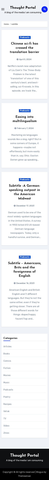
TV (4, 418)
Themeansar (24, 476)
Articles (7, 346)
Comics (7, 361)
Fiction (7, 368)
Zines (6, 433)
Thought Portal (23, 8)
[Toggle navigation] (2, 9)
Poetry (6, 397)
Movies (6, 375)
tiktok (6, 411)
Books (6, 353)
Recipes (7, 404)
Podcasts (25, 37)
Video (6, 425)
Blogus (39, 472)
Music (6, 382)
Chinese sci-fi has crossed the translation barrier (24, 48)
